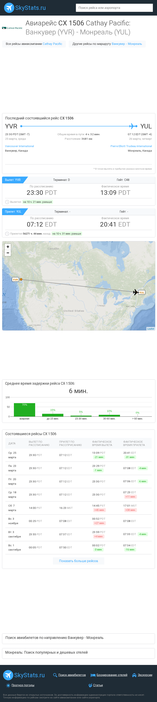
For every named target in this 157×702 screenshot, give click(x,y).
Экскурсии (145, 675)
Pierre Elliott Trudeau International (131, 146)
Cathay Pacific (52, 44)
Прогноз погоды (23, 685)
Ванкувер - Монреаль (127, 44)
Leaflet (150, 328)
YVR (15, 279)
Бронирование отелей (112, 675)
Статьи (98, 685)
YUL (141, 292)
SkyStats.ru (30, 7)
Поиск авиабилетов (72, 675)
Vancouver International (19, 146)
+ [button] (8, 246)
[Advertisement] (78, 80)
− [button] (8, 252)
